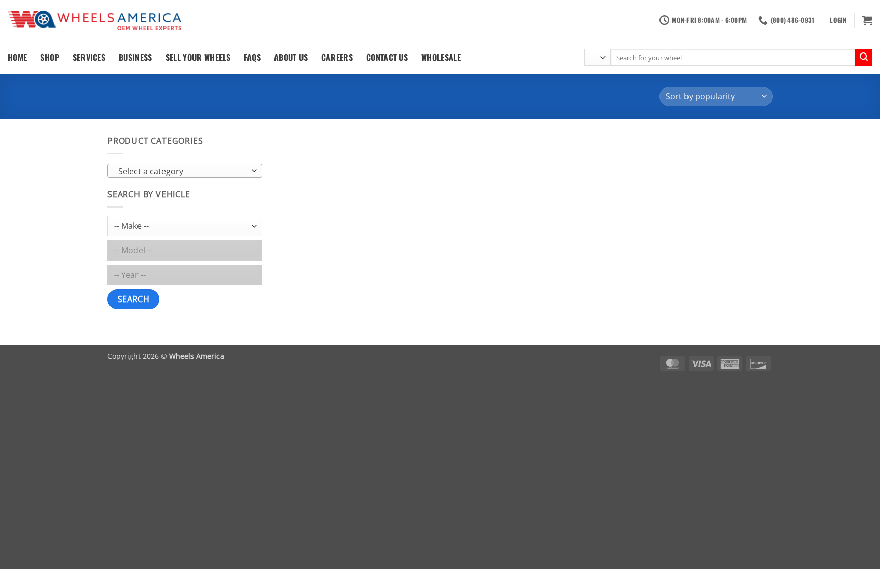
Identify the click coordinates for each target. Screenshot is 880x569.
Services (89, 57)
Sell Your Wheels (198, 57)
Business (135, 57)
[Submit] (863, 57)
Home (17, 57)
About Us (291, 57)
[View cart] (867, 20)
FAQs (252, 57)
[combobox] (184, 171)
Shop (49, 57)
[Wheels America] (94, 21)
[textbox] (182, 171)
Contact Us (387, 57)
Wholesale (441, 57)
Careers (337, 57)
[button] (838, 20)
